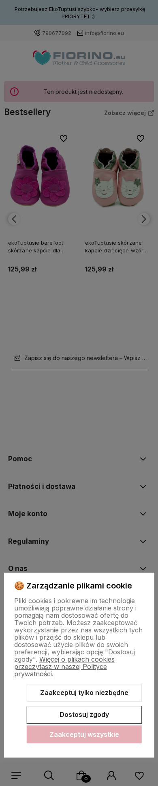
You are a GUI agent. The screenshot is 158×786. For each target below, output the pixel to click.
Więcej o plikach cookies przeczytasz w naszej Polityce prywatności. (64, 666)
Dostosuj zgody (84, 714)
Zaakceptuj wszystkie (84, 734)
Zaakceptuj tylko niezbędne (84, 692)
